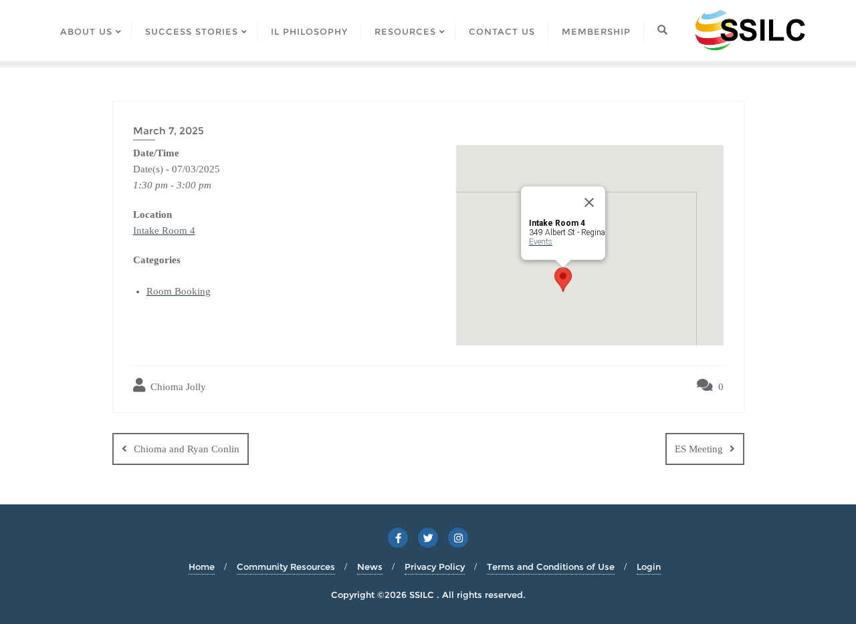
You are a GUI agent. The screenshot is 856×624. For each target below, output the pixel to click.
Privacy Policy (435, 566)
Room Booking (178, 291)
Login (649, 566)
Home (202, 566)
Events (540, 242)
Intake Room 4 (164, 230)
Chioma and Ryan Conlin (186, 449)
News (370, 566)
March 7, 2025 (168, 130)
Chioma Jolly (177, 386)
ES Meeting (699, 449)
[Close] (589, 202)
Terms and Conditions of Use (551, 566)
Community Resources (286, 566)
